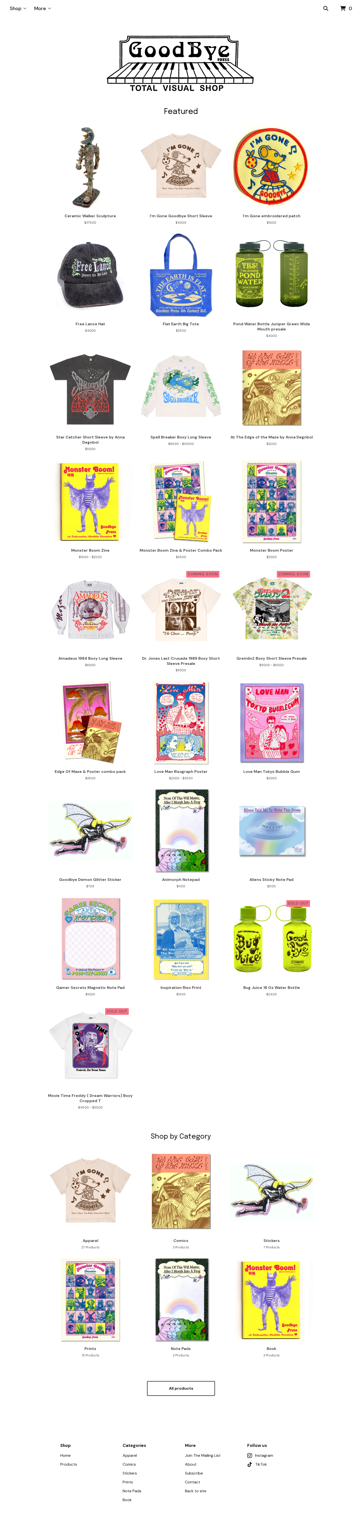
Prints (128, 1482)
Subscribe (194, 1473)
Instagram (264, 1455)
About (191, 1464)
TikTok (261, 1464)
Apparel (130, 1455)
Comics (129, 1464)
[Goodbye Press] (181, 62)
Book (127, 1499)
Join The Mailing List (203, 1455)
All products (181, 1388)
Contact (192, 1482)
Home (65, 1455)
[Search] (325, 8)
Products (68, 1464)
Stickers (130, 1473)
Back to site (195, 1491)
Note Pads (132, 1491)
